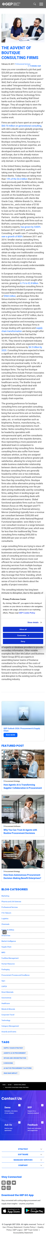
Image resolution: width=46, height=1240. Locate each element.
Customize (21, 635)
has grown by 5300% (31, 227)
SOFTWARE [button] (23, 1154)
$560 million (10, 296)
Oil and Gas (5, 935)
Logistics (4, 918)
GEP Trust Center (31, 1230)
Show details (33, 622)
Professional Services (22, 64)
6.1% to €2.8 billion (29, 283)
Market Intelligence (8, 941)
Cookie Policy (29, 1227)
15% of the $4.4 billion (16, 179)
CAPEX (4, 986)
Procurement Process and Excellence (15, 975)
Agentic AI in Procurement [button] (15, 1053)
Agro (3, 981)
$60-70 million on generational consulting (21, 125)
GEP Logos (17, 1230)
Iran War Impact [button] (10, 1073)
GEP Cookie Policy (27, 613)
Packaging (5, 969)
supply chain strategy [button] (13, 1048)
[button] (41, 4)
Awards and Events (8, 1032)
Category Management (10, 1026)
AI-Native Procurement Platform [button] (17, 1068)
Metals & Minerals (8, 1009)
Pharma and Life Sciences (11, 902)
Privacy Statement (14, 1227)
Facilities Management (10, 958)
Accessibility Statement (23, 1233)
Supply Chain (6, 947)
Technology (5, 1020)
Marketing (5, 896)
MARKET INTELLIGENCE (20, 1084)
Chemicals (5, 924)
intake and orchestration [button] (15, 1058)
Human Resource (8, 964)
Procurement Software (12, 826)
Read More (10, 735)
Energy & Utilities (7, 930)
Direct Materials (7, 992)
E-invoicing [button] (8, 1063)
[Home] (11, 4)
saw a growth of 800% (12, 236)
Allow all (23, 629)
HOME (4, 1084)
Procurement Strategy (12, 781)
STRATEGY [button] (23, 1149)
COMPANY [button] (23, 1165)
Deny (23, 641)
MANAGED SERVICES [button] (23, 1160)
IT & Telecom (6, 913)
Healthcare (5, 1003)
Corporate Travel (7, 1015)
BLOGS (9, 1084)
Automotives (6, 998)
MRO (3, 952)
